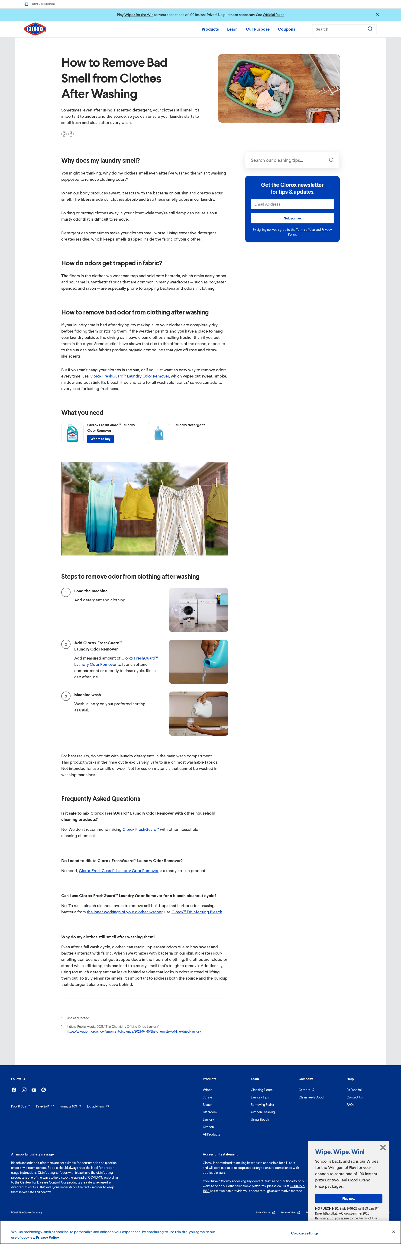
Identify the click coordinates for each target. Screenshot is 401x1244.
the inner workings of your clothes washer (124, 911)
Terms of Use (305, 230)
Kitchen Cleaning (263, 1112)
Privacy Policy (47, 1237)
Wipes (207, 1090)
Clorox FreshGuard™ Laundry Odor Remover (129, 375)
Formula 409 (68, 1106)
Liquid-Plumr (96, 1106)
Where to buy (100, 439)
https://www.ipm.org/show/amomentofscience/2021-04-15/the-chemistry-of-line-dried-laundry (134, 1031)
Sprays (207, 1097)
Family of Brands (43, 4)
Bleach (207, 1105)
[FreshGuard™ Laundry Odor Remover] (72, 433)
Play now (348, 1198)
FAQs (350, 1105)
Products (210, 29)
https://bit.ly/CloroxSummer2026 (346, 1213)
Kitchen (208, 1127)
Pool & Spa (18, 1106)
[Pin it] (64, 134)
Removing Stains (262, 1105)
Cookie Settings (305, 1233)
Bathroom (210, 1112)
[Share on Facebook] (71, 134)
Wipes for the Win (138, 14)
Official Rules (273, 14)
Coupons (286, 29)
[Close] (393, 1232)
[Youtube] (34, 1090)
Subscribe (292, 218)
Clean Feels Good (311, 1097)
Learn (232, 29)
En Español (354, 1090)
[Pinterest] (43, 1090)
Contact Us (355, 1097)
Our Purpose (258, 29)
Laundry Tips (260, 1097)
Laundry (208, 1119)
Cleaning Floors (261, 1090)
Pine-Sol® (42, 1106)
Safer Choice (263, 1212)
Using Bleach (260, 1119)
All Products (211, 1134)
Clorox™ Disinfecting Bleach (196, 911)
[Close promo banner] (378, 14)
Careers (304, 1090)
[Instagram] (24, 1090)
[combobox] (292, 160)
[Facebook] (14, 1090)
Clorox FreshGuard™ (141, 829)
